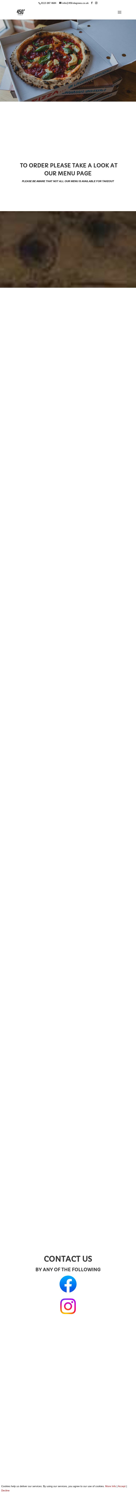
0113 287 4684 (48, 3)
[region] (68, 58)
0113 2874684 (70, 151)
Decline (5, 1490)
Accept (122, 1486)
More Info (110, 1486)
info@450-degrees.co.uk (34, 1338)
